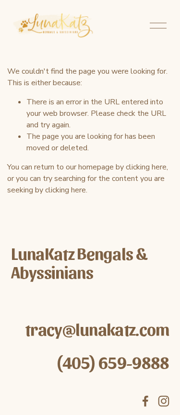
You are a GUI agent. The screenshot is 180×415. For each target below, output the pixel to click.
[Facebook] (145, 401)
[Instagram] (163, 401)
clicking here (146, 167)
